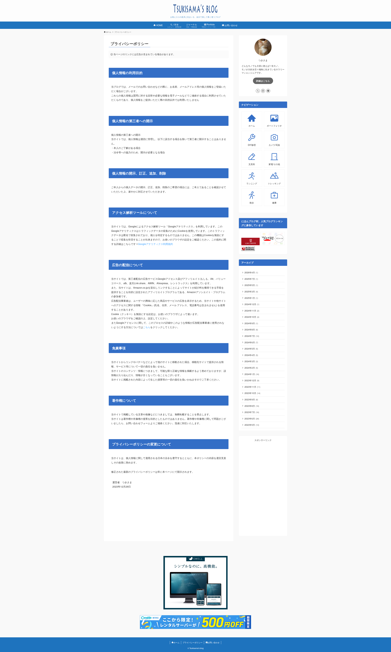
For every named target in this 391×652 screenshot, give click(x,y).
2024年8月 (251, 329)
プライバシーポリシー (193, 642)
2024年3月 (251, 361)
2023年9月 (251, 399)
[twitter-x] (258, 91)
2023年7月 (252, 412)
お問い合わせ (213, 642)
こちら (146, 327)
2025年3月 (251, 291)
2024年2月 (251, 367)
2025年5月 (251, 285)
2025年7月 (251, 278)
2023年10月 (252, 393)
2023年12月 (252, 380)
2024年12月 (252, 304)
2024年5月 (251, 348)
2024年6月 (251, 342)
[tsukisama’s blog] (195, 9)
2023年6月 (252, 418)
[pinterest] (268, 91)
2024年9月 (251, 323)
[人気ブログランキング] (248, 249)
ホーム (176, 642)
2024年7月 (252, 335)
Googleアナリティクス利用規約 (155, 244)
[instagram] (263, 91)
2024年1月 (252, 374)
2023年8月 (252, 405)
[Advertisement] (263, 488)
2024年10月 (252, 316)
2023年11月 (252, 386)
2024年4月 (251, 355)
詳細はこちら (263, 80)
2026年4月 (251, 272)
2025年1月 (251, 297)
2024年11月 (252, 310)
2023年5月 (252, 424)
